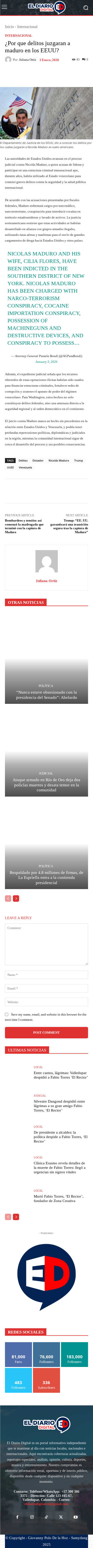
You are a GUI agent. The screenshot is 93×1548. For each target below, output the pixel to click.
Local (38, 1067)
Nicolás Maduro (59, 460)
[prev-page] (8, 898)
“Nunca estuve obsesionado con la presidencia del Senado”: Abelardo (46, 695)
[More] (63, 75)
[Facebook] (17, 1517)
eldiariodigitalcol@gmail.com (47, 1504)
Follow (46, 1344)
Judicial (46, 773)
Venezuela (25, 467)
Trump (78, 460)
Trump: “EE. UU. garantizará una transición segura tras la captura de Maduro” (69, 526)
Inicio (9, 27)
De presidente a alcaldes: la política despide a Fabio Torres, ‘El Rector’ (61, 1136)
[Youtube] (75, 1517)
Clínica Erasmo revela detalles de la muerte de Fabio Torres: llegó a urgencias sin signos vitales (60, 1167)
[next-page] (16, 898)
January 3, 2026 (46, 362)
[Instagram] (31, 1517)
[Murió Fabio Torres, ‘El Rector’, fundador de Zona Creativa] (17, 1196)
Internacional (27, 27)
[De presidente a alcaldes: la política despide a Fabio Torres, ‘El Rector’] (17, 1134)
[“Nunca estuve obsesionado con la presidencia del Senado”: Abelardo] (46, 658)
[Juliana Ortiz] (9, 59)
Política (46, 685)
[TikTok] (46, 1517)
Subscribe (46, 1370)
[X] (61, 1517)
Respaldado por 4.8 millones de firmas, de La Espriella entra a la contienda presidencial (46, 877)
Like (18, 1344)
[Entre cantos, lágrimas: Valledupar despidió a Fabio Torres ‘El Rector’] (17, 1072)
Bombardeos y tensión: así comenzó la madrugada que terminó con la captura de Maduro (24, 526)
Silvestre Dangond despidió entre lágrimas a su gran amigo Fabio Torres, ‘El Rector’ (59, 1105)
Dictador (38, 460)
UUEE (10, 467)
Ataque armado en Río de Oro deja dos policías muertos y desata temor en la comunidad (46, 784)
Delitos (23, 460)
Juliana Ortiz (27, 59)
